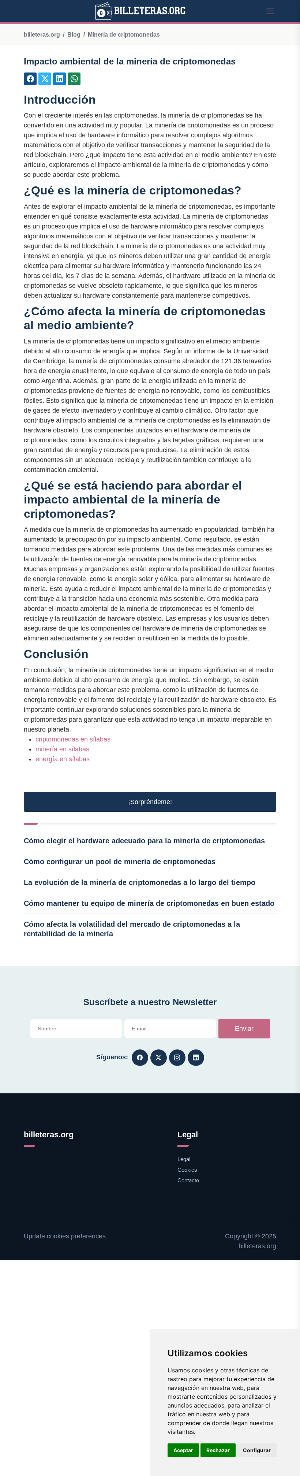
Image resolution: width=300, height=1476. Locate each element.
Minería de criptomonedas (124, 34)
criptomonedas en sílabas (72, 739)
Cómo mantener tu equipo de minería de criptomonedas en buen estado (149, 903)
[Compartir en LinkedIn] (59, 79)
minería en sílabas (62, 749)
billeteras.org (42, 34)
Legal (183, 1159)
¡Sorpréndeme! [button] (150, 802)
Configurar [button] (257, 1450)
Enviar (244, 1028)
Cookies (187, 1170)
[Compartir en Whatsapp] (74, 79)
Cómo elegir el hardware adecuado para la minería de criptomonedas (144, 841)
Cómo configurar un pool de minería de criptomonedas (119, 862)
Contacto (188, 1180)
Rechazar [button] (218, 1450)
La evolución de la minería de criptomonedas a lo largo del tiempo (139, 882)
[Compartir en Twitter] (44, 79)
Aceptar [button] (183, 1450)
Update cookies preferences (65, 1236)
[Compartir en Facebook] (30, 79)
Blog (73, 34)
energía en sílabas (62, 759)
